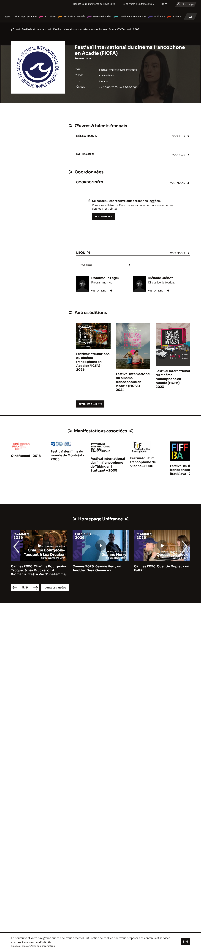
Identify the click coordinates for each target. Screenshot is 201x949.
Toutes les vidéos (54, 587)
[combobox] (104, 264)
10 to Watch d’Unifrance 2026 (138, 3)
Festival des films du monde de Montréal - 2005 (67, 455)
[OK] (185, 941)
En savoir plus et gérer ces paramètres (33, 945)
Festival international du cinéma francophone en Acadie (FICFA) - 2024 (133, 382)
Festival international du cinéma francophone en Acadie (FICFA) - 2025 (93, 362)
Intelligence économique (133, 16)
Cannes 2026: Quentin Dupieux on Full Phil (161, 568)
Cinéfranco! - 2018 (26, 456)
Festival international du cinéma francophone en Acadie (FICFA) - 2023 (173, 379)
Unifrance (159, 16)
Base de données (102, 16)
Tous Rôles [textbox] (86, 264)
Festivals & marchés (74, 16)
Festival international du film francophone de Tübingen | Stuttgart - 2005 (107, 464)
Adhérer (177, 16)
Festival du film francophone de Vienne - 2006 (143, 462)
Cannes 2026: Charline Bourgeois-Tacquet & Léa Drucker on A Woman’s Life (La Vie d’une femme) (39, 570)
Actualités (50, 16)
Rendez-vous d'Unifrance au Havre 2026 (94, 3)
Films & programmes (26, 16)
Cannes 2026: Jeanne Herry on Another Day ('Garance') (97, 568)
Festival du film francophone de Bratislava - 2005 (184, 470)
